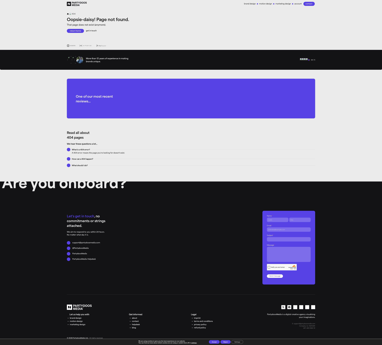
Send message (274, 276)
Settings (237, 342)
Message (271, 245)
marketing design (283, 3)
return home (75, 30)
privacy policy (200, 324)
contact (309, 3)
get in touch (91, 30)
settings (194, 343)
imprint (197, 317)
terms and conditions (203, 321)
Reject (225, 342)
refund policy (200, 327)
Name (270, 215)
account (298, 3)
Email (269, 225)
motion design (265, 3)
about (134, 317)
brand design (250, 3)
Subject (270, 235)
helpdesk (136, 324)
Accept (214, 342)
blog (134, 327)
